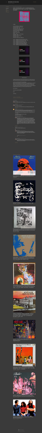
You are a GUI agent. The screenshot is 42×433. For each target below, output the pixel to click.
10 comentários (17, 232)
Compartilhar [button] (14, 204)
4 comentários (17, 204)
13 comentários (17, 288)
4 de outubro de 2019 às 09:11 (20, 104)
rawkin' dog (7, 10)
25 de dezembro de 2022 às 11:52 (23, 138)
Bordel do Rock (13, 2)
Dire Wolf (18, 135)
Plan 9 (6, 9)
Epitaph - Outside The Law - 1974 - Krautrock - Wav (23, 203)
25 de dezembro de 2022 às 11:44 (22, 135)
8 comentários (17, 260)
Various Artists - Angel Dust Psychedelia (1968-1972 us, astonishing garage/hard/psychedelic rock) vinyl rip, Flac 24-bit (24, 230)
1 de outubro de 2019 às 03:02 (20, 101)
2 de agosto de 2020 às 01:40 (22, 130)
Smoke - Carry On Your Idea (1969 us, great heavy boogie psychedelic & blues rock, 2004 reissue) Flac (23, 396)
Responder (16, 103)
